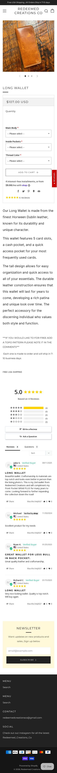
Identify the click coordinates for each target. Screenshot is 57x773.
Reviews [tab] (10, 446)
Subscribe (27, 660)
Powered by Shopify (28, 766)
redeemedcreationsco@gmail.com (22, 717)
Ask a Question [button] (30, 436)
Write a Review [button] (30, 429)
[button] (45, 501)
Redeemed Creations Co (28, 11)
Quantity (11, 111)
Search (6, 687)
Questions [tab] (29, 446)
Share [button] (11, 501)
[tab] (25, 76)
